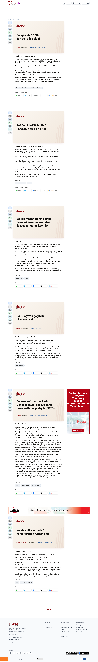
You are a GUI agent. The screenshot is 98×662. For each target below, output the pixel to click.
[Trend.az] (14, 3)
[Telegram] (24, 653)
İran (17, 582)
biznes (26, 278)
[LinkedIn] (27, 653)
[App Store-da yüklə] (72, 653)
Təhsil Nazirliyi (19, 365)
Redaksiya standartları (66, 631)
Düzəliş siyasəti (64, 634)
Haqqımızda (64, 625)
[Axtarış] (64, 3)
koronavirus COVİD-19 (26, 582)
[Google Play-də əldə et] (83, 653)
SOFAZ (29, 183)
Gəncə (17, 485)
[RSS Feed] (30, 653)
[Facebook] (14, 653)
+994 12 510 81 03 (13, 641)
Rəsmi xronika (48, 627)
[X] (17, 653)
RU (87, 658)
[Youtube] (20, 653)
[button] (10, 22)
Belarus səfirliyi (36, 485)
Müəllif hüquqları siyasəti (82, 629)
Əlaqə (62, 629)
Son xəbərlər (48, 625)
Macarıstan (19, 278)
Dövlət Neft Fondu (20, 183)
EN (81, 658)
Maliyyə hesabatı (65, 636)
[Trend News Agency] (13, 624)
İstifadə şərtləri (79, 625)
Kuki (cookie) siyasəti (81, 631)
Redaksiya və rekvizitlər (66, 627)
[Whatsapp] (10, 653)
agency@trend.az (13, 642)
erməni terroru (25, 485)
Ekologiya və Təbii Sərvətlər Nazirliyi (25, 87)
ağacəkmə (39, 87)
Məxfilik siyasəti (80, 627)
